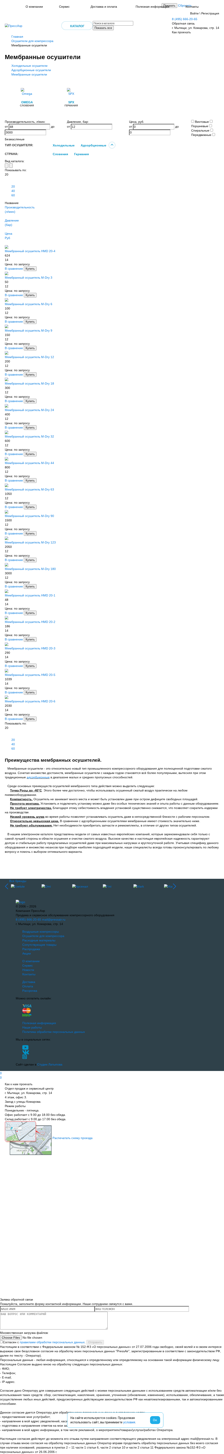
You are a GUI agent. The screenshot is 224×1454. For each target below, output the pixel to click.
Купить (30, 268)
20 (13, 186)
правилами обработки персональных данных (52, 1342)
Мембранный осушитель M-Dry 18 (29, 383)
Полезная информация (152, 6)
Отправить (95, 1342)
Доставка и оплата (104, 6)
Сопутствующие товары (39, 944)
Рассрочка (29, 990)
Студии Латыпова (49, 1064)
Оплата (27, 986)
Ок (155, 1420)
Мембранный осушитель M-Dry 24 (29, 410)
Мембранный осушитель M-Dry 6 (28, 304)
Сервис (64, 6)
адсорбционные (38, 777)
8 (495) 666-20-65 (184, 19)
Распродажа (31, 949)
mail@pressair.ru (53, 919)
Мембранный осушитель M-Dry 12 (29, 357)
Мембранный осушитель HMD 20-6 (30, 701)
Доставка (28, 982)
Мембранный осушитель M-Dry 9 (28, 330)
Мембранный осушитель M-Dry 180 (30, 569)
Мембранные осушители (29, 74)
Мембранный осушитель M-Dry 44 (29, 463)
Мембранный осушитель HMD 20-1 (30, 595)
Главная (17, 36)
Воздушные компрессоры (40, 931)
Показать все (103, 28)
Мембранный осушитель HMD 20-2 (30, 622)
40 (13, 191)
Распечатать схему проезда (72, 1138)
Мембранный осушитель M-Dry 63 (29, 489)
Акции (26, 953)
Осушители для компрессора (32, 41)
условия (129, 1422)
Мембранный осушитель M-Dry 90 (29, 516)
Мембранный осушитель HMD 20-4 (30, 251)
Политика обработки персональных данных (53, 1032)
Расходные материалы (38, 940)
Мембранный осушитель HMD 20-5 (30, 675)
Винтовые (202, 121)
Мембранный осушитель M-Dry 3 (28, 277)
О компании (34, 6)
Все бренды (17, 881)
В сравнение (14, 268)
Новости (28, 970)
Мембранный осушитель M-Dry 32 (29, 436)
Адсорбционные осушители (31, 70)
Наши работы (32, 1027)
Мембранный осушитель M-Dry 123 (30, 542)
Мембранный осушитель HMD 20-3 (30, 648)
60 (13, 195)
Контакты (192, 6)
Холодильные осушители (29, 65)
